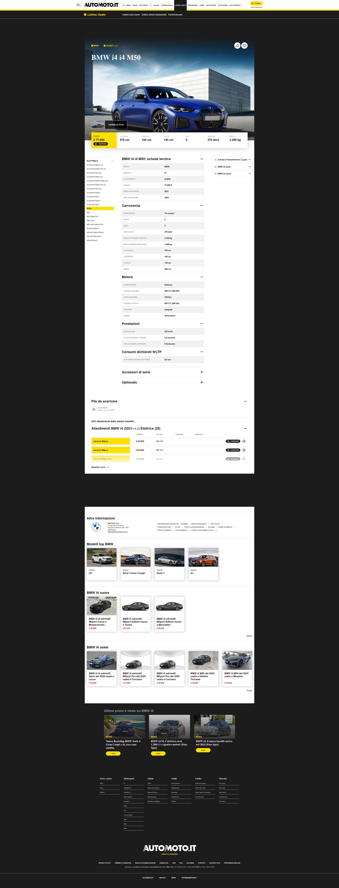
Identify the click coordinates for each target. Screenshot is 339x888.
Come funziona (175, 783)
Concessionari (223, 797)
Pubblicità (164, 863)
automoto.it (147, 877)
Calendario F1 (127, 788)
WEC (125, 819)
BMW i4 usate (224, 166)
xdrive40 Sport (92, 240)
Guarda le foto (116, 124)
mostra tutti (98, 467)
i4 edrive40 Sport (93, 204)
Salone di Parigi (152, 797)
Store (178, 527)
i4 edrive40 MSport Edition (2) (97, 181)
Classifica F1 (127, 792)
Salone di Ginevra (152, 792)
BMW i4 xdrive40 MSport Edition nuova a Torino (135, 621)
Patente (173, 801)
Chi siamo (190, 863)
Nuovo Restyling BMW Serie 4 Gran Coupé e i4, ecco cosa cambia (123, 744)
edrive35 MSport (100, 441)
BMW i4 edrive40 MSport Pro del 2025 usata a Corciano (134, 676)
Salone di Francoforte (153, 788)
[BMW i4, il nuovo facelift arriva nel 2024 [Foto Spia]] (214, 727)
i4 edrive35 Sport (93, 196)
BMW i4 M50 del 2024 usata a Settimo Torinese (203, 676)
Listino (198, 778)
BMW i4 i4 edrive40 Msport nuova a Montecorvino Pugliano (99, 623)
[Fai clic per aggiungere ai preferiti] (244, 45)
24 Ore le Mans (128, 815)
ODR (174, 863)
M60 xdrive (91, 220)
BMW (96, 45)
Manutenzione (175, 788)
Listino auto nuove (131, 14)
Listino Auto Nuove (200, 783)
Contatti (201, 863)
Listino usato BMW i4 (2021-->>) (204, 530)
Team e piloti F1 (128, 797)
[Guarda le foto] (97, 124)
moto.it (162, 877)
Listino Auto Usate (200, 788)
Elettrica (92, 160)
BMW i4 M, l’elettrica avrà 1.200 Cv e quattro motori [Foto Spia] (169, 744)
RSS (181, 863)
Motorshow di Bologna (154, 801)
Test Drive (215, 524)
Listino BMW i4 (181, 530)
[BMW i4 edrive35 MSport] (244, 441)
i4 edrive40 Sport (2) (94, 188)
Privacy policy (105, 863)
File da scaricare (104, 401)
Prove (101, 788)
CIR (125, 810)
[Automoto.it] (101, 5)
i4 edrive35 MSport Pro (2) (96, 169)
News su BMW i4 (225, 527)
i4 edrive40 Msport (93, 200)
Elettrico (102, 792)
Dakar (125, 806)
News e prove (106, 778)
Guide (174, 778)
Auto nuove (222, 783)
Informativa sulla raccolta (11, 886)
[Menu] (78, 4)
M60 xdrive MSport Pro (95, 224)
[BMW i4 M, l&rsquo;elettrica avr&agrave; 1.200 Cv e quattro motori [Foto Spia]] (169, 727)
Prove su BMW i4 (164, 530)
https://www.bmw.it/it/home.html (118, 532)
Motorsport (129, 778)
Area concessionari (256, 7)
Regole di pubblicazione (145, 863)
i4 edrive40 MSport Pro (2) (96, 184)
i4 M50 (89, 208)
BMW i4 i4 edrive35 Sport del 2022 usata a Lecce (101, 676)
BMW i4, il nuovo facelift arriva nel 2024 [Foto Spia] (214, 742)
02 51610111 (112, 529)
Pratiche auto (175, 797)
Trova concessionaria (194, 527)
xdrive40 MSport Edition (95, 232)
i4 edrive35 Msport (93, 192)
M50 (88, 212)
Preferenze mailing (232, 863)
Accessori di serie (136, 372)
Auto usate (222, 788)
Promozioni (222, 801)
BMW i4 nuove (224, 173)
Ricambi (184, 524)
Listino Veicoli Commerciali (202, 792)
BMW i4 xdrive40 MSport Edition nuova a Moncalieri (169, 621)
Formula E (127, 801)
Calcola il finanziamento (229, 159)
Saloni (150, 778)
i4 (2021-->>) (111, 45)
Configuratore (164, 527)
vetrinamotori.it (189, 877)
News (109, 736)
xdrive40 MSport (93, 228)
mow (174, 877)
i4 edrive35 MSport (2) (95, 165)
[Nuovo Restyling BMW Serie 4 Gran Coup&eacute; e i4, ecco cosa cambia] (124, 727)
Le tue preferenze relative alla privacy (41, 886)
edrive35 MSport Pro (102, 459)
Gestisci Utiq (214, 863)
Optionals (129, 382)
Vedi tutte (249, 636)
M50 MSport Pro (92, 216)
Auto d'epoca (222, 792)
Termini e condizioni (123, 863)
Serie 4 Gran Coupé (134, 572)
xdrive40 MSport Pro (94, 236)
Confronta (102, 144)
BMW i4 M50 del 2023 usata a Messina (236, 674)
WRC (125, 824)
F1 (124, 783)
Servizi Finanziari (199, 524)
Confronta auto (175, 14)
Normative (174, 792)
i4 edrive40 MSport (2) (95, 177)
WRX (125, 828)
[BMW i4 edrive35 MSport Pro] (244, 459)
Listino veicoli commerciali (154, 14)
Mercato (223, 778)
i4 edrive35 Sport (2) (94, 173)
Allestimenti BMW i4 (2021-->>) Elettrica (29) (125, 428)
